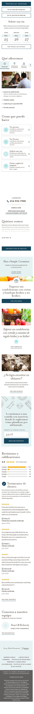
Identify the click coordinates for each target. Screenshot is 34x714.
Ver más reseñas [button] (9, 599)
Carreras (6, 659)
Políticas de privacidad (21, 659)
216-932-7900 (18, 201)
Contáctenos (24, 657)
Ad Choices (16, 666)
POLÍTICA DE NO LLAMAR (22, 664)
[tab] (4, 65)
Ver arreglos (16, 347)
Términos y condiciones (16, 662)
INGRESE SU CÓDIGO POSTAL (14, 430)
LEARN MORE (16, 272)
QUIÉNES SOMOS (9, 657)
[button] (16, 4)
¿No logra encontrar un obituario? (16, 376)
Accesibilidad (7, 664)
